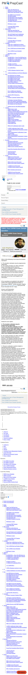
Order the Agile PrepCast (13, 30)
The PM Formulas (12, 16)
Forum (6, 155)
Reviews (7, 140)
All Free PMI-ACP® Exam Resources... (17, 88)
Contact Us (6, 444)
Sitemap (5, 449)
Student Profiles (11, 153)
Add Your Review (12, 151)
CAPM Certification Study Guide (15, 128)
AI (5, 71)
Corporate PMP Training (13, 26)
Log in (2, 498)
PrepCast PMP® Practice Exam (10, 482)
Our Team (5, 433)
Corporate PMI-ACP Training (14, 40)
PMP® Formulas (11, 122)
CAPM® (7, 43)
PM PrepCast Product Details (14, 11)
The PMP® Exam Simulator (14, 14)
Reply (8, 385)
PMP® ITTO (11, 118)
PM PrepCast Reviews (13, 141)
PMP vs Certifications (13, 134)
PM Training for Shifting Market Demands (17, 102)
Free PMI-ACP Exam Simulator (15, 85)
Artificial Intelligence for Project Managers (17, 73)
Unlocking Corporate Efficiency (15, 100)
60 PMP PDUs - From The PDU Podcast (17, 58)
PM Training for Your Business (15, 103)
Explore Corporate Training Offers (15, 97)
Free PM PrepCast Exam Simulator (16, 76)
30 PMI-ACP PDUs (12, 63)
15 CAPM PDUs (12, 67)
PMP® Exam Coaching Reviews (15, 146)
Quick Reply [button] (4, 385)
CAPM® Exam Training (9, 478)
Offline (3, 249)
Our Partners (6, 436)
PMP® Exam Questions (13, 119)
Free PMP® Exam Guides (14, 79)
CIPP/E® (7, 54)
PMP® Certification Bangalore (15, 120)
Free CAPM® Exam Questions (9, 212)
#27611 (24, 235)
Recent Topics (5, 197)
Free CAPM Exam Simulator (14, 91)
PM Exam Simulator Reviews (14, 143)
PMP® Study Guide (12, 109)
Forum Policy (4, 200)
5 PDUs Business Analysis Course (15, 70)
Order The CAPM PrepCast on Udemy (17, 45)
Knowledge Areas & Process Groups (16, 113)
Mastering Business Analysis (9, 468)
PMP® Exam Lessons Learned (15, 158)
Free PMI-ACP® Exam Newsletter (16, 87)
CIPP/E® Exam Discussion (14, 172)
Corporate (7, 96)
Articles (7, 107)
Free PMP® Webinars (13, 82)
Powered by (10, 407)
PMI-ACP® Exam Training (9, 477)
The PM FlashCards (12, 20)
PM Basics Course (12, 23)
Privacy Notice (6, 439)
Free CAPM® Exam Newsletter (15, 92)
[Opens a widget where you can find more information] (22, 672)
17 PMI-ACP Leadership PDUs (15, 65)
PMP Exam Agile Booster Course (15, 12)
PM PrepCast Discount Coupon (10, 454)
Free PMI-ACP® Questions (9, 464)
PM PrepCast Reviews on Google (15, 142)
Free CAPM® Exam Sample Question (11, 214)
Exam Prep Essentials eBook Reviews (16, 149)
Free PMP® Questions (8, 462)
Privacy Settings (7, 455)
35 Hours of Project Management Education (18, 111)
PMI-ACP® (8, 29)
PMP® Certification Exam (14, 115)
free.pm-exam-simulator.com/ (10, 285)
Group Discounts (12, 27)
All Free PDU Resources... (14, 94)
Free (6, 74)
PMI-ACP (11, 413)
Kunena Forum (16, 407)
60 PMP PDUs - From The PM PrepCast (17, 57)
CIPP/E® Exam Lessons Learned (15, 173)
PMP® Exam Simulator (8, 474)
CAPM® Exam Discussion (14, 165)
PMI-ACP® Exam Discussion (14, 162)
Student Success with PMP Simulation (16, 106)
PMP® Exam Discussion (13, 156)
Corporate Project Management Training (12, 451)
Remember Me (12, 190)
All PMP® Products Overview (15, 21)
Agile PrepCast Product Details (15, 31)
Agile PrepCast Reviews (13, 145)
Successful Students (12, 154)
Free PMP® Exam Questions (14, 159)
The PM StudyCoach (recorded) (15, 17)
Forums (3, 195)
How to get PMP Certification (14, 116)
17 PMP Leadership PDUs (14, 61)
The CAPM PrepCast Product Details (16, 48)
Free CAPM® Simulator (9, 465)
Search (3, 203)
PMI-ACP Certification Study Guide (16, 125)
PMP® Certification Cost (13, 110)
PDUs (6, 56)
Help (4, 446)
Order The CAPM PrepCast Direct (16, 44)
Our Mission (6, 434)
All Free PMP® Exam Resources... (16, 83)
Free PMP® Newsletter (8, 461)
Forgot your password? (8, 501)
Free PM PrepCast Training (14, 75)
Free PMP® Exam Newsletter (14, 80)
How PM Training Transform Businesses (17, 101)
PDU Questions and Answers (14, 169)
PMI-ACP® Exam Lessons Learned (16, 163)
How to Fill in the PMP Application (16, 114)
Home (6, 7)
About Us (5, 431)
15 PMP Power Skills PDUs (14, 60)
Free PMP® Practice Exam (14, 78)
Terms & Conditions (8, 438)
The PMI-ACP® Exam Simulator (15, 35)
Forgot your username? (21, 189)
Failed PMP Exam (12, 123)
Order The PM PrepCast (13, 9)
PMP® (6, 8)
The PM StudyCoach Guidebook (15, 18)
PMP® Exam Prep (7, 480)
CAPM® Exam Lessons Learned (15, 167)
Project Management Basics (9, 467)
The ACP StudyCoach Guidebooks (16, 34)
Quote (11, 385)
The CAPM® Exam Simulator (15, 51)
